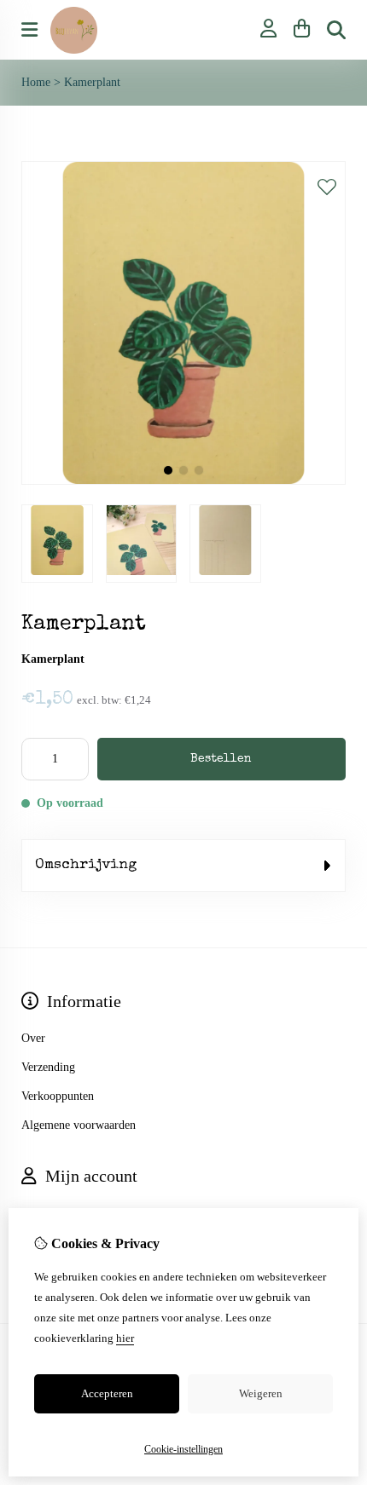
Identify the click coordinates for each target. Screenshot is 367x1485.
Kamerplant (92, 82)
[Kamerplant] (183, 481)
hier (125, 1338)
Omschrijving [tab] (86, 865)
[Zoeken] (336, 29)
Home (35, 82)
